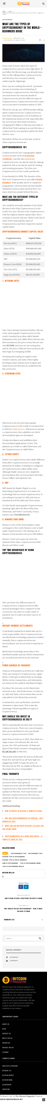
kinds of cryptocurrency (10, 863)
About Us (5, 1024)
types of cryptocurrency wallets (13, 866)
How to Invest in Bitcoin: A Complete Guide (23, 811)
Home (4, 11)
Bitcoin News (7, 1080)
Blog (10, 11)
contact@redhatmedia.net (11, 1099)
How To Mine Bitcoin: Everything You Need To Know (23, 898)
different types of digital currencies (15, 860)
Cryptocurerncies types (19, 853)
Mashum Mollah (7, 38)
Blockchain (6, 1085)
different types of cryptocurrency (14, 856)
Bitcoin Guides (8, 1075)
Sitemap (5, 1052)
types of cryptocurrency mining (30, 863)
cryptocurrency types (35, 853)
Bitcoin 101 (7, 1071)
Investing (6, 1089)
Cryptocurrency (7, 19)
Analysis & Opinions (10, 1066)
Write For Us (7, 1038)
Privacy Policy (8, 1048)
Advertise (6, 1043)
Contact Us (6, 1034)
